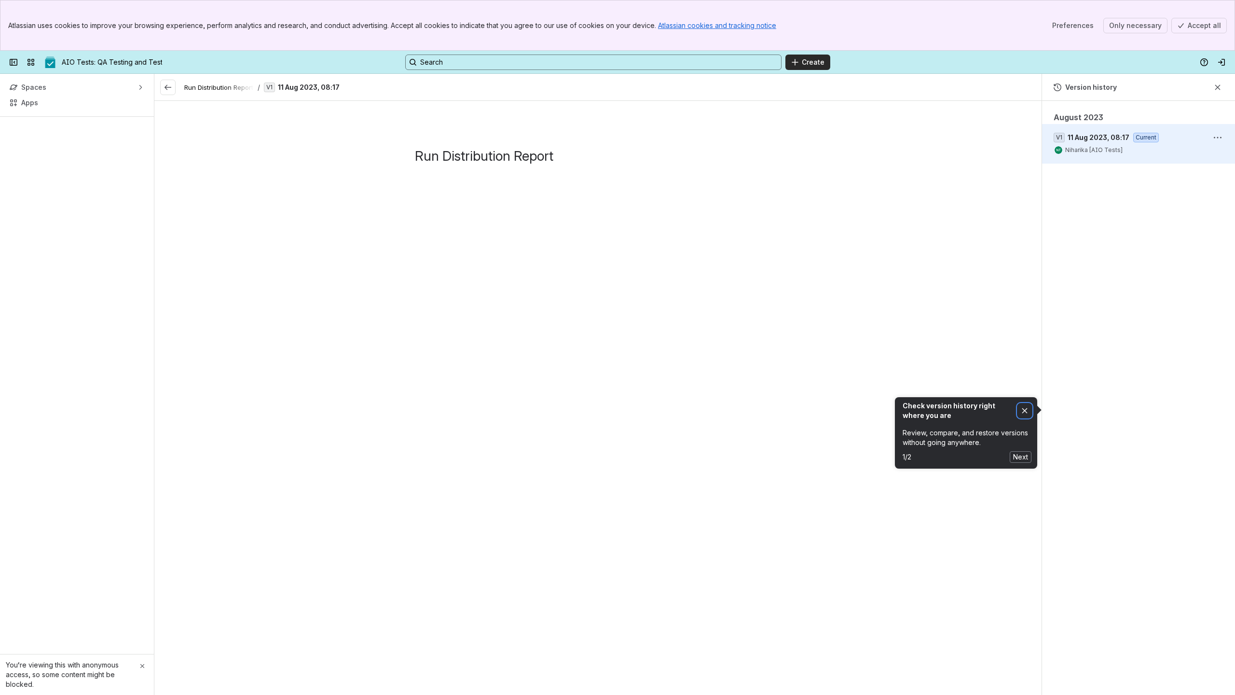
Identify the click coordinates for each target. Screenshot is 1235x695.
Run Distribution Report (218, 87)
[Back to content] (168, 87)
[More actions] (1217, 137)
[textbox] (598, 185)
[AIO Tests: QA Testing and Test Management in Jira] (50, 62)
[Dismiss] (1024, 411)
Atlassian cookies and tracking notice (717, 25)
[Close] (142, 666)
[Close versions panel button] (1217, 87)
